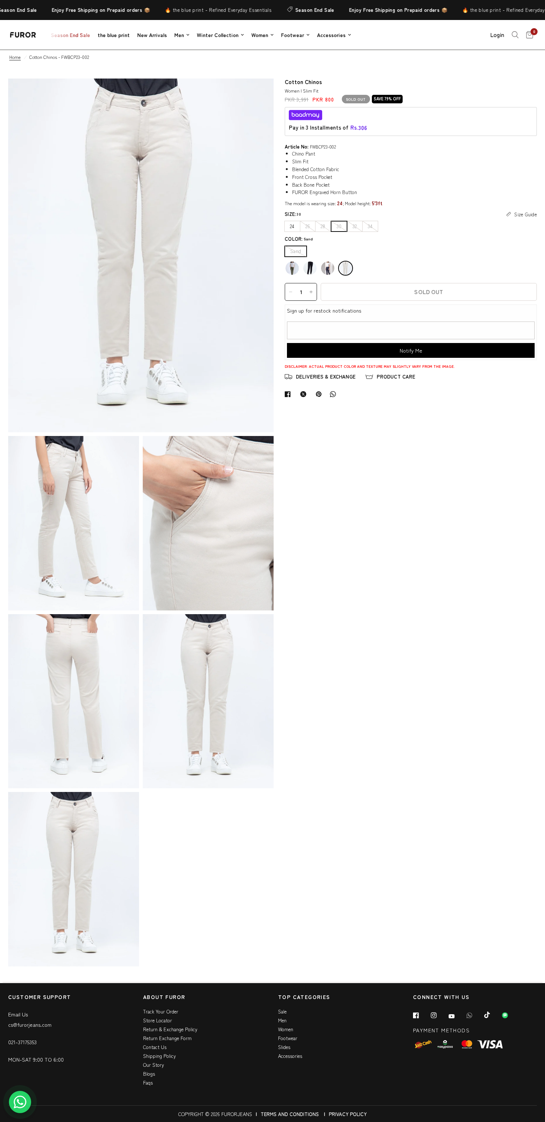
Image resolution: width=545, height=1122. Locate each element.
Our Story (153, 1064)
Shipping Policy (159, 1055)
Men (179, 35)
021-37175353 (22, 1042)
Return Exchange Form (167, 1038)
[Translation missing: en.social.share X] (304, 394)
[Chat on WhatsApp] (20, 1102)
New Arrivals (152, 35)
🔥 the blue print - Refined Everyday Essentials (202, 9)
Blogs (149, 1073)
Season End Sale (299, 9)
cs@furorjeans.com (30, 1024)
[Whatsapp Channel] (510, 1015)
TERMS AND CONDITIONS (290, 1114)
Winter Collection (217, 35)
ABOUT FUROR (164, 997)
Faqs (148, 1082)
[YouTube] (457, 1016)
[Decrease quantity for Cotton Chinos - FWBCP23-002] (290, 291)
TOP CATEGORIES (304, 997)
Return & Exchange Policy (170, 1029)
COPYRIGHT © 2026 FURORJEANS (215, 1114)
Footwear (292, 35)
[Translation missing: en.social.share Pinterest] (320, 394)
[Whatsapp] (474, 1015)
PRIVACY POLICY (348, 1114)
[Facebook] (421, 1015)
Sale (282, 1011)
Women (259, 35)
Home (15, 57)
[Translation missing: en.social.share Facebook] (289, 394)
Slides (284, 1047)
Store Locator (157, 1020)
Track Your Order (160, 1011)
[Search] (515, 35)
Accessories (331, 35)
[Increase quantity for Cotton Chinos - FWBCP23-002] (311, 291)
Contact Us (154, 1047)
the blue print (114, 35)
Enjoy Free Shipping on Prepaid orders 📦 (85, 9)
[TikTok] (492, 1015)
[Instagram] (439, 1015)
